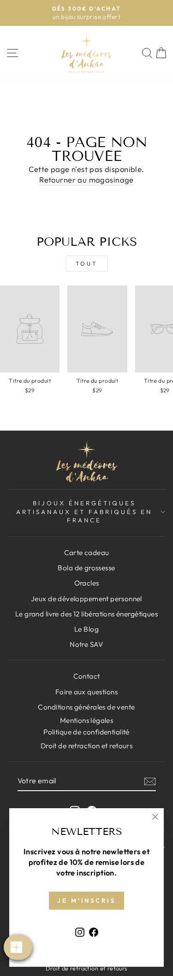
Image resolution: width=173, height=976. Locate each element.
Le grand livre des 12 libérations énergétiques (86, 613)
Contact (86, 676)
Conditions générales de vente (86, 707)
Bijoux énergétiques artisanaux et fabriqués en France (84, 511)
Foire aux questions (86, 691)
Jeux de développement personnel (86, 598)
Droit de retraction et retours (86, 745)
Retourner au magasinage (86, 179)
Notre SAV (86, 644)
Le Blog (86, 629)
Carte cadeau (86, 552)
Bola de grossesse (86, 567)
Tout (86, 263)
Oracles (86, 583)
